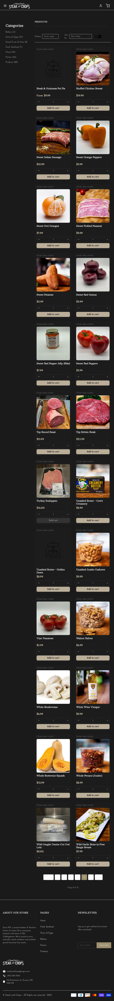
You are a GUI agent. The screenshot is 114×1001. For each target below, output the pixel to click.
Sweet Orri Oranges (48, 226)
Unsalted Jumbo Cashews (90, 569)
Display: (38, 36)
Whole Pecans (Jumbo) (89, 775)
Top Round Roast (46, 432)
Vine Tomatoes (45, 638)
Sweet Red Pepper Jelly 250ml (53, 363)
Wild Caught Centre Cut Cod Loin (53, 845)
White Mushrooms (47, 707)
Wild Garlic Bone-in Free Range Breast (90, 845)
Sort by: (66, 36)
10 (71, 877)
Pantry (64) (11, 57)
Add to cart (53, 108)
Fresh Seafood (47, 927)
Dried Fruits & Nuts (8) (16, 42)
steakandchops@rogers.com (18, 971)
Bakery (43, 939)
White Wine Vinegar (88, 707)
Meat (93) (10, 52)
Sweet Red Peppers (87, 363)
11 (77, 877)
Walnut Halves (84, 638)
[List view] (95, 36)
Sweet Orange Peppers (89, 157)
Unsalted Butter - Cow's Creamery (89, 502)
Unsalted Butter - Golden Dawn (51, 571)
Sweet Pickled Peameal (89, 226)
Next (99, 877)
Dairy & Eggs (46, 933)
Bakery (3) (10, 32)
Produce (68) (12, 62)
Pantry (43, 945)
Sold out (53, 520)
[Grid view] (99, 36)
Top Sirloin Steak (86, 432)
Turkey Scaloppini (47, 501)
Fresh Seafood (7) (14, 47)
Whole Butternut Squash (51, 775)
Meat (42, 921)
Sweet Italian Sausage (49, 157)
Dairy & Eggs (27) (14, 37)
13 (91, 877)
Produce (44, 951)
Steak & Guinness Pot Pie (51, 88)
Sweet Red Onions (86, 294)
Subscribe (103, 945)
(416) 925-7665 (13, 976)
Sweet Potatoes (45, 294)
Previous (48, 877)
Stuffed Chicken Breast (89, 88)
